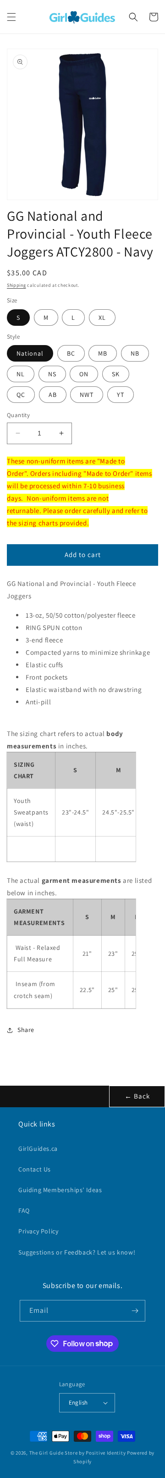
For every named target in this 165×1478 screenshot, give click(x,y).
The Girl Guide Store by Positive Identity (77, 1453)
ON (83, 374)
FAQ (24, 1210)
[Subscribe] (135, 1311)
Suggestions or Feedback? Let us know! (76, 1252)
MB (102, 353)
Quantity (18, 415)
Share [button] (25, 1030)
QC (20, 394)
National (30, 353)
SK (116, 374)
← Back (137, 1096)
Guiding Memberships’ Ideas (60, 1190)
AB (53, 394)
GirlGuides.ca (38, 1148)
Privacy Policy (38, 1231)
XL (102, 317)
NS (52, 374)
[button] (11, 17)
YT (120, 394)
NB (135, 353)
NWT (87, 394)
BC (71, 353)
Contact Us (34, 1169)
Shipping (16, 285)
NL (20, 374)
